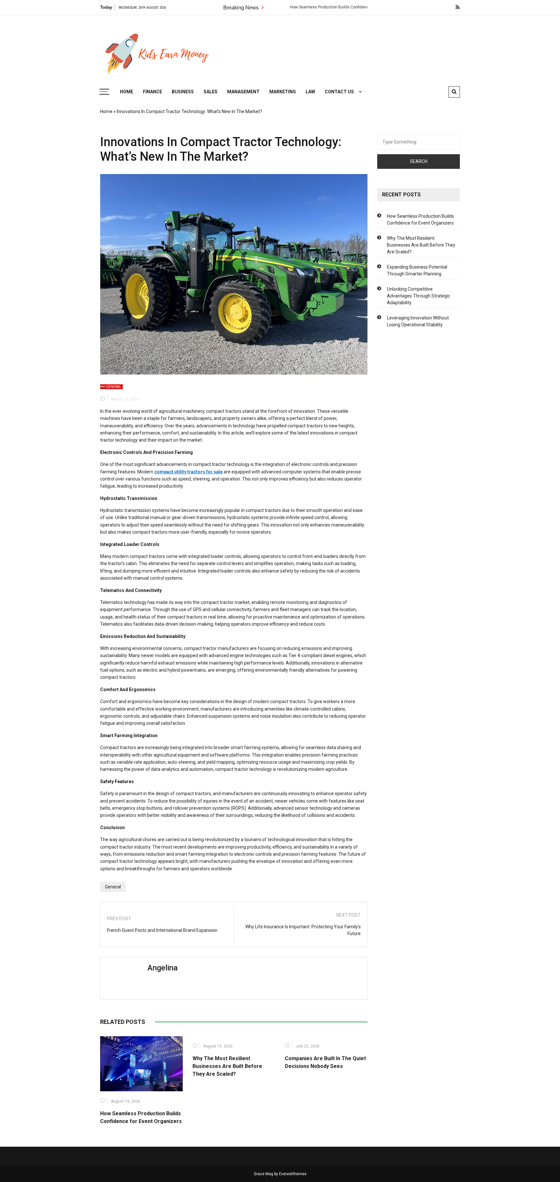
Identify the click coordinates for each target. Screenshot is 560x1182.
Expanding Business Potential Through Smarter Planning (417, 270)
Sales (210, 91)
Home (126, 91)
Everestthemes (293, 1174)
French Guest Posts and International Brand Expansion (162, 930)
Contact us (339, 91)
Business (183, 91)
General (113, 386)
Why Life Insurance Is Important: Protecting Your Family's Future (303, 930)
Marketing (282, 91)
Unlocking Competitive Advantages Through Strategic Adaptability (418, 295)
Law (310, 91)
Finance (152, 91)
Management (243, 91)
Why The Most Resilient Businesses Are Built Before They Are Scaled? (227, 1066)
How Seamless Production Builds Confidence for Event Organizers (316, 7)
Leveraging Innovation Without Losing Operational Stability (418, 321)
